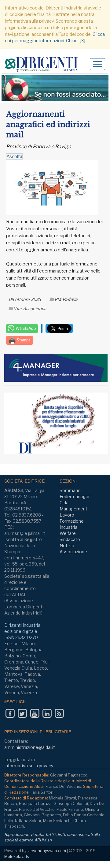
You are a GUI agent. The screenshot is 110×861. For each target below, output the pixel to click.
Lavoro (67, 514)
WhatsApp (25, 328)
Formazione (72, 521)
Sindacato (70, 539)
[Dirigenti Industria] (43, 64)
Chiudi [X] (75, 40)
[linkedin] (47, 713)
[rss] (59, 713)
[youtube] (34, 713)
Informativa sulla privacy (28, 765)
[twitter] (22, 713)
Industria (68, 527)
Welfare (68, 533)
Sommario (70, 490)
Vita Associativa (29, 308)
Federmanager (75, 496)
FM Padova (66, 299)
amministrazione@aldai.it (29, 747)
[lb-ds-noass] (55, 88)
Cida (64, 502)
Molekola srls (16, 856)
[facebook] (10, 713)
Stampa (23, 340)
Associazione (73, 551)
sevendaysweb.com (47, 850)
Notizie (67, 545)
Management (73, 508)
